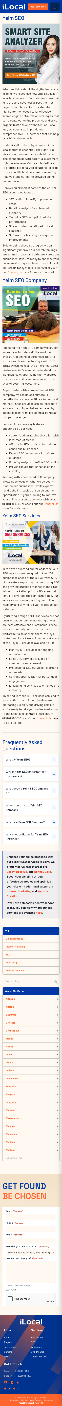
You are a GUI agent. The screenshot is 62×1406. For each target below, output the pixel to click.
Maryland (10, 1110)
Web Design (12, 962)
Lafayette (11, 1102)
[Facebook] (5, 1382)
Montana (10, 1142)
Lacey (11, 871)
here (39, 912)
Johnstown (12, 1078)
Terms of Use (48, 1400)
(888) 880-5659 (38, 6)
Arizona (10, 1006)
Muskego (10, 1150)
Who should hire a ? (24, 807)
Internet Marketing (19, 891)
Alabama (10, 998)
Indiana (10, 1070)
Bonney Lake (42, 871)
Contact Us (15, 272)
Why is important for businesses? (26, 774)
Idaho (9, 1054)
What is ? (18, 759)
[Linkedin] (11, 1382)
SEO (8, 954)
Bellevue (21, 871)
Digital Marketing (14, 938)
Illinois (9, 1062)
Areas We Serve (35, 1400)
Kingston (10, 1094)
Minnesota (11, 1134)
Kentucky (11, 1086)
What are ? (25, 822)
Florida (9, 1038)
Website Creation (15, 970)
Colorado (10, 1022)
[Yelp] (18, 1382)
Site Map (24, 1400)
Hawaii (9, 1046)
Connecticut (12, 1030)
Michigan (10, 1126)
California (11, 1014)
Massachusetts (13, 1118)
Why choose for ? (27, 836)
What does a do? (27, 791)
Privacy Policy (14, 1400)
